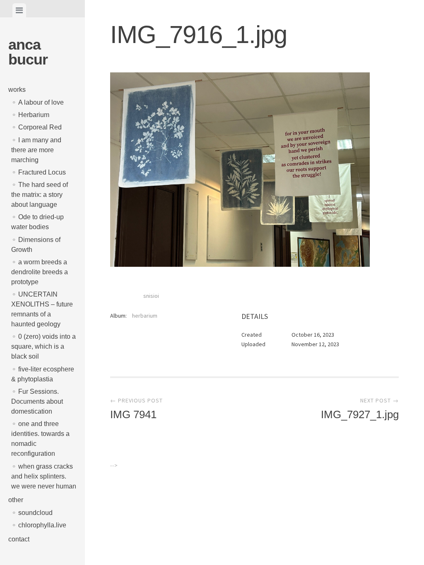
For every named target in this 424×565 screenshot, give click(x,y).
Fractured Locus (42, 172)
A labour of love (41, 102)
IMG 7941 (136, 409)
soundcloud (35, 512)
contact (18, 539)
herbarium (144, 315)
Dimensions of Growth (35, 244)
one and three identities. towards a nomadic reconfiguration (40, 438)
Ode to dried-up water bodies (37, 221)
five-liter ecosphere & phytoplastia (42, 374)
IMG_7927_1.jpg (359, 409)
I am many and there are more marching (36, 149)
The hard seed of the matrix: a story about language (39, 194)
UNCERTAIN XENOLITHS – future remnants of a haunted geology (42, 309)
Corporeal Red (40, 127)
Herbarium (33, 114)
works (17, 89)
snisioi (151, 295)
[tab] (19, 10)
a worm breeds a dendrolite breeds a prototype (39, 272)
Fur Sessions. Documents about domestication (37, 401)
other (15, 499)
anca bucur (28, 52)
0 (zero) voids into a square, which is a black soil (43, 346)
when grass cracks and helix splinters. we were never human (43, 476)
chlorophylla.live (42, 525)
